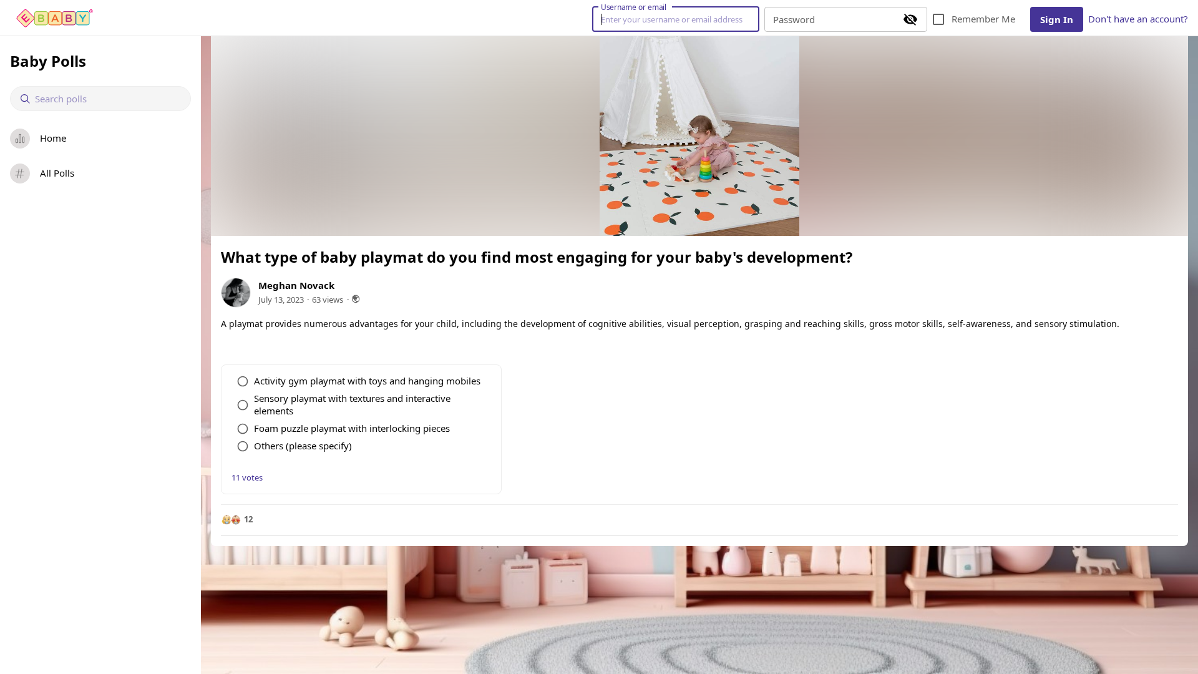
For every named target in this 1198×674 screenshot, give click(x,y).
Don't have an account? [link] (1138, 18)
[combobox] (107, 99)
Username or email (634, 7)
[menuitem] (100, 138)
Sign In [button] (1056, 19)
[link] (55, 18)
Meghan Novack (296, 285)
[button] (237, 519)
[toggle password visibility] (910, 19)
